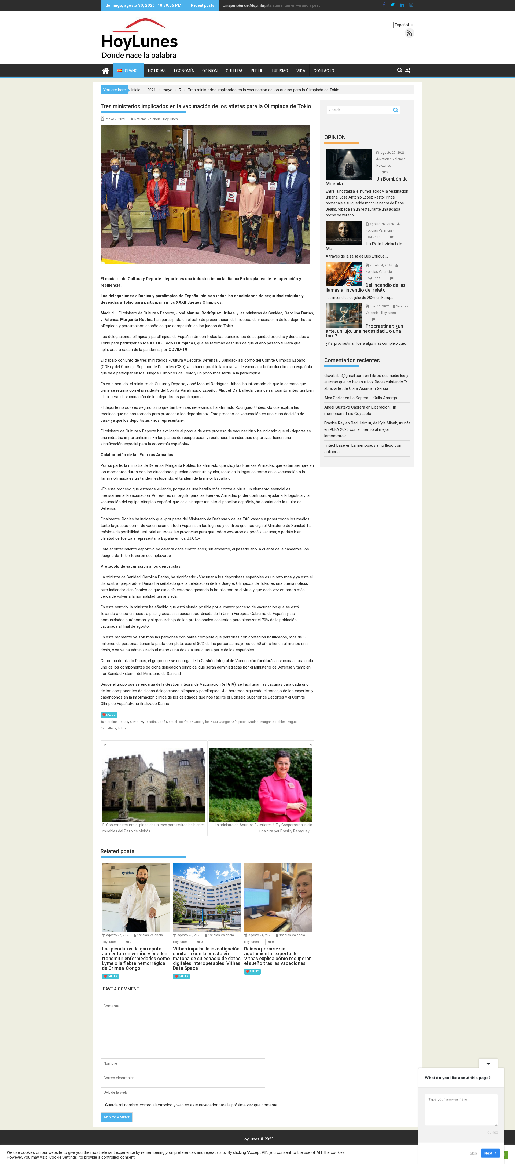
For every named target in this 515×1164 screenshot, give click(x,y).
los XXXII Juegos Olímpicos (226, 722)
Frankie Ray (334, 423)
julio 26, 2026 (380, 306)
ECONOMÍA (184, 70)
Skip (473, 1153)
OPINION (335, 137)
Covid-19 (136, 722)
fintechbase (334, 445)
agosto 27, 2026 (118, 935)
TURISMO (279, 70)
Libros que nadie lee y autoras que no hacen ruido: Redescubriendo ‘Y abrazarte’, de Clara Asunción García (366, 382)
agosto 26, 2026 (382, 224)
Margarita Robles (273, 722)
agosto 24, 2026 (260, 935)
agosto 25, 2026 (189, 935)
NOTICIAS (157, 70)
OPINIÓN (210, 70)
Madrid (253, 722)
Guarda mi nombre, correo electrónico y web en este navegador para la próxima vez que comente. (191, 1105)
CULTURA (234, 70)
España (150, 722)
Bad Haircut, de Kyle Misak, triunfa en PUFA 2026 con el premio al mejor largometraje (367, 429)
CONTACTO (324, 70)
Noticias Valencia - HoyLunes (156, 119)
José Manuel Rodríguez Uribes (180, 722)
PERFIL (257, 70)
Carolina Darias (116, 722)
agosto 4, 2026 (381, 265)
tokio (122, 728)
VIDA (300, 70)
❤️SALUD (109, 715)
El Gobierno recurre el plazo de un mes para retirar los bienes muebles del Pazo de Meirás (153, 828)
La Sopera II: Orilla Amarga (373, 397)
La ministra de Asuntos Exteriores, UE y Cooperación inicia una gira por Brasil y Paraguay (263, 828)
